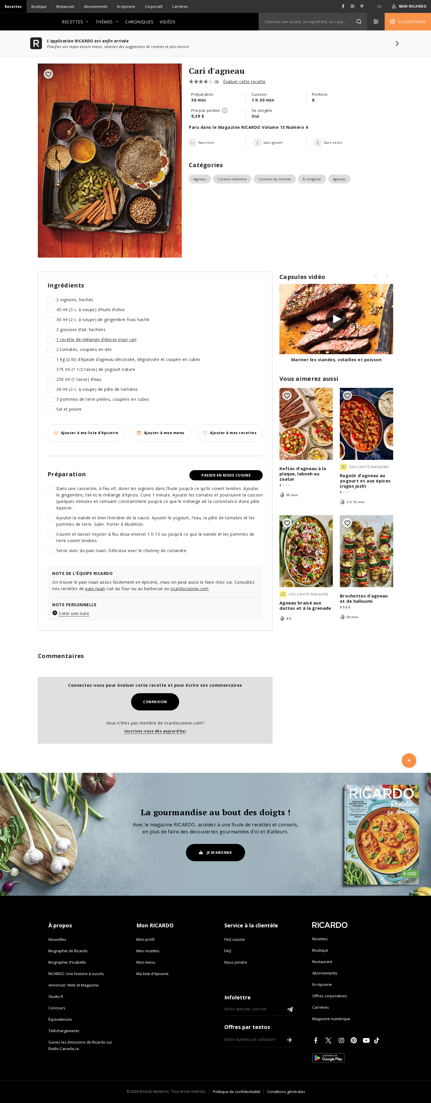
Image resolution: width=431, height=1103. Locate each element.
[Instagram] (342, 1040)
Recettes (13, 6)
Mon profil (145, 939)
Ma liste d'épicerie (152, 973)
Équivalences (60, 1019)
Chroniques (139, 22)
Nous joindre (235, 962)
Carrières (180, 6)
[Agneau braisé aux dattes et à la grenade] (306, 551)
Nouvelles (57, 939)
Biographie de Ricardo (68, 950)
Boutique (39, 6)
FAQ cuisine (234, 939)
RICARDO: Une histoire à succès (76, 973)
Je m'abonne (219, 852)
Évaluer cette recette (244, 81)
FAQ (227, 950)
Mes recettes (147, 950)
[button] (358, 21)
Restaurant (65, 6)
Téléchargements (63, 1030)
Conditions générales (286, 1091)
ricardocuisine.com (190, 588)
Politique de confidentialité (236, 1091)
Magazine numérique (331, 1018)
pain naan (95, 588)
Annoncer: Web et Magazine (73, 985)
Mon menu (145, 962)
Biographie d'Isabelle (67, 962)
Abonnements (95, 6)
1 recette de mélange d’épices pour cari (96, 339)
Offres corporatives (329, 995)
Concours (56, 1007)
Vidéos (167, 22)
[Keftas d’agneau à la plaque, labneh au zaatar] (306, 424)
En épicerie (126, 6)
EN (379, 6)
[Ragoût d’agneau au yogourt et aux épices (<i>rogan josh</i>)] (366, 424)
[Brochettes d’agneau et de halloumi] (366, 551)
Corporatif (153, 6)
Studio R (55, 996)
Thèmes (104, 22)
